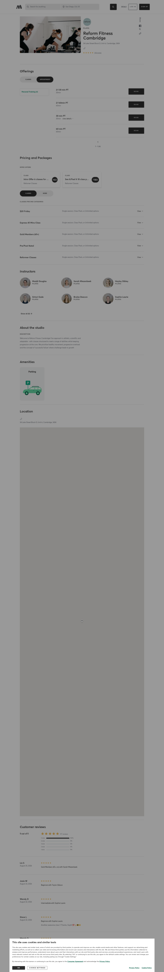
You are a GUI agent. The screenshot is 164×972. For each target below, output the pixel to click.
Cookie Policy (147, 968)
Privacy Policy (105, 961)
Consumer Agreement (75, 961)
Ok (18, 968)
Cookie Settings (37, 968)
